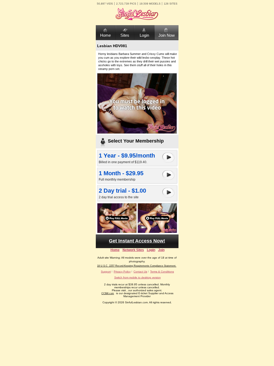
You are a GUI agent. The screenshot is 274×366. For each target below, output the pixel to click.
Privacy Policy (122, 271)
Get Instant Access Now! (137, 241)
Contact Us (140, 271)
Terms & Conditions (162, 271)
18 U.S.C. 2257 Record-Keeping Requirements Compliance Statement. (136, 265)
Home (105, 35)
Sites (124, 35)
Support (106, 271)
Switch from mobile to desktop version (137, 277)
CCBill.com (107, 293)
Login (144, 35)
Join (161, 250)
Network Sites (133, 250)
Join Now (166, 35)
